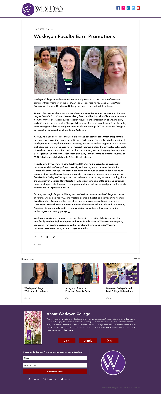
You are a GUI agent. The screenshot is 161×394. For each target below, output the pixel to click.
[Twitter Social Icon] (133, 8)
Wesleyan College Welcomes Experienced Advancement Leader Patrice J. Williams (37, 290)
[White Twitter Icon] (62, 379)
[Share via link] (53, 237)
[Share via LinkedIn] (47, 237)
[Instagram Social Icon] (123, 8)
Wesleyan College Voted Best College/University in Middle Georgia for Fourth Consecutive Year (120, 290)
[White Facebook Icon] (29, 379)
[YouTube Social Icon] (138, 8)
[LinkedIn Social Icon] (128, 8)
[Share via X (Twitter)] (41, 237)
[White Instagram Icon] (44, 379)
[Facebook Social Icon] (118, 8)
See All (137, 258)
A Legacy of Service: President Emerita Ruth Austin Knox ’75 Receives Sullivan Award (78, 290)
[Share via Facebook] (35, 237)
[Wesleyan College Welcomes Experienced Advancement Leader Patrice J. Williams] (40, 273)
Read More (68, 330)
